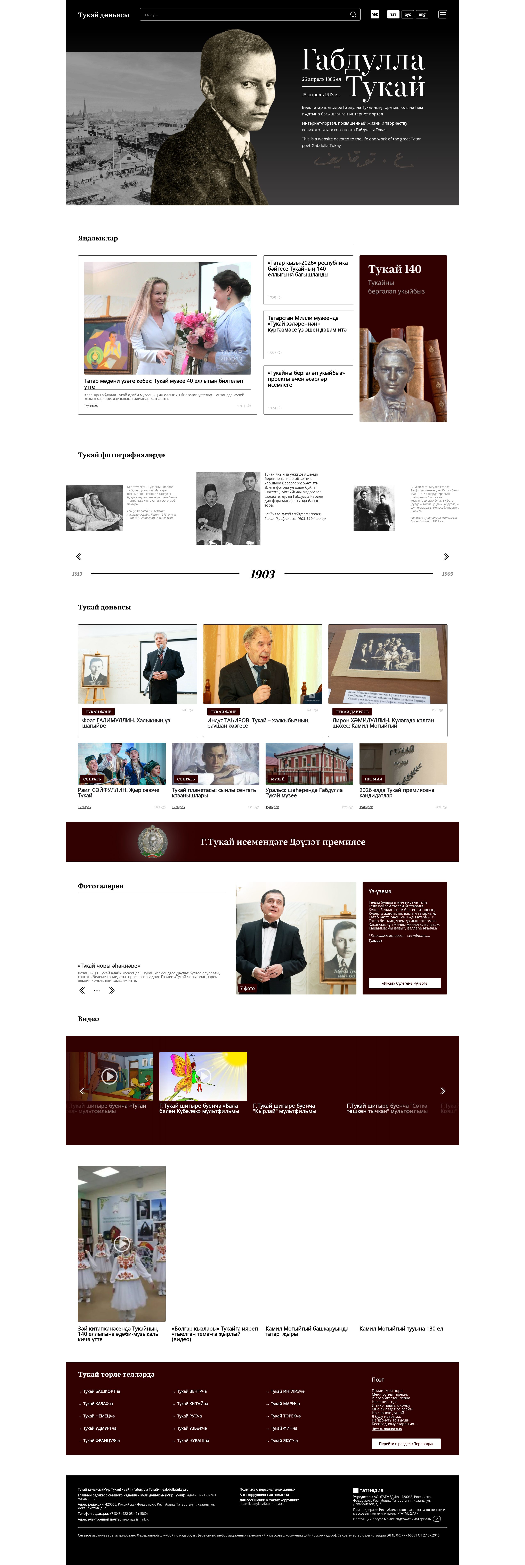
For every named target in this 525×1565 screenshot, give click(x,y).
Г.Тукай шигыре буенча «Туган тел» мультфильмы (106, 1108)
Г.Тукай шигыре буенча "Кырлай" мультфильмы (284, 1108)
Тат (393, 14)
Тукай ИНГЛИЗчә (288, 1391)
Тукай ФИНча (284, 1428)
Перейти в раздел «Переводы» (406, 1443)
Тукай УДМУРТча (99, 1428)
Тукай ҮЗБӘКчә (192, 1428)
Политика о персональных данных (267, 1489)
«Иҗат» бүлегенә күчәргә (404, 983)
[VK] (375, 14)
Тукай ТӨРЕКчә (286, 1416)
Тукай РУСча (189, 1416)
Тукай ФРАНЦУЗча (101, 1440)
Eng (422, 14)
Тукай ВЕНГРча (192, 1391)
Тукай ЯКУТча (284, 1440)
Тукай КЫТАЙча (192, 1403)
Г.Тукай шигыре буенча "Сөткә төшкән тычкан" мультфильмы (387, 1108)
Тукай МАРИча (285, 1403)
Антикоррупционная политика (264, 1494)
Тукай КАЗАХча (98, 1403)
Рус (408, 14)
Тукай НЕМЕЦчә (99, 1416)
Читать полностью (387, 1429)
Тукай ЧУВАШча (193, 1440)
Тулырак (375, 940)
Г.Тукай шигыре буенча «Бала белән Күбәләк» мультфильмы (199, 1108)
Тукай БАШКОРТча (101, 1391)
